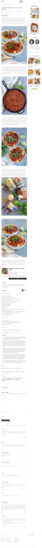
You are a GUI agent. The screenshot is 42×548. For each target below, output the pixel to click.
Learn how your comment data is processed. (19, 425)
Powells (35, 20)
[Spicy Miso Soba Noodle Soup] (37, 63)
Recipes (5, 4)
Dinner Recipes (3, 541)
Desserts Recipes (3, 540)
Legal (36, 546)
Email (3, 416)
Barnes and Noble (34, 33)
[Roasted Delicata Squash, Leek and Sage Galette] (31, 83)
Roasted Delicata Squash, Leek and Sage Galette (31, 86)
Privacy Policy (25, 546)
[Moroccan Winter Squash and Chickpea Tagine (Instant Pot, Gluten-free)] (31, 63)
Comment (4, 398)
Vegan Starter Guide (16, 540)
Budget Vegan (10, 4)
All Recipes (2, 537)
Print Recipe (13, 278)
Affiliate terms (31, 546)
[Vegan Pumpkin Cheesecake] (31, 74)
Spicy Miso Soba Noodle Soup (36, 65)
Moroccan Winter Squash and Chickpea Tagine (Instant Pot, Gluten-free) (30, 66)
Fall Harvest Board (37, 75)
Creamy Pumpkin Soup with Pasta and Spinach (37, 86)
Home (3, 4)
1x (22, 290)
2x (24, 290)
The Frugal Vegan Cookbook (17, 538)
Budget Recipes (3, 539)
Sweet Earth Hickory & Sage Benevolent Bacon (12, 312)
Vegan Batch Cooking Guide (16, 542)
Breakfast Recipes (3, 538)
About (15, 537)
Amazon (37, 20)
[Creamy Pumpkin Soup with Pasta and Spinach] (37, 83)
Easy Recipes (9, 537)
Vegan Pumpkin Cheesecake (30, 76)
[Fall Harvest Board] (37, 74)
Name (3, 412)
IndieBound (31, 20)
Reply (25, 437)
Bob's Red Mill (18, 322)
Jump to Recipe (5, 15)
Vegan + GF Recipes (8, 538)
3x (25, 290)
